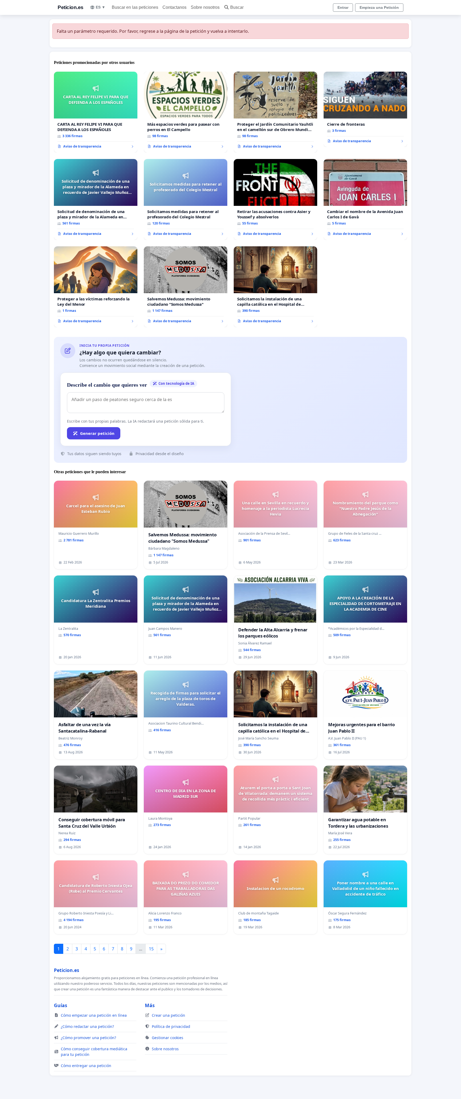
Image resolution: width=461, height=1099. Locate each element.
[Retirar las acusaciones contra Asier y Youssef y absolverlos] (275, 199)
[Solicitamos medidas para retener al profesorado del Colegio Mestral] (185, 199)
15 (151, 949)
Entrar (342, 7)
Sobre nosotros (205, 7)
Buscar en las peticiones (135, 7)
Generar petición (97, 433)
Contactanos (174, 7)
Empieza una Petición (379, 7)
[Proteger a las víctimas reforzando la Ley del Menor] (95, 286)
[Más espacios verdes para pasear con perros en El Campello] (185, 112)
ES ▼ (100, 7)
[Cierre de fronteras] (365, 109)
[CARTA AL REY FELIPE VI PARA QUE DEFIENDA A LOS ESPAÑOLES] (95, 112)
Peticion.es (71, 7)
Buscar (237, 7)
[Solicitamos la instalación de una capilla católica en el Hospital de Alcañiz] (275, 286)
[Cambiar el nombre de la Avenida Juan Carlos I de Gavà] (365, 199)
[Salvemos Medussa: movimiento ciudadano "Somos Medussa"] (185, 286)
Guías (60, 1005)
